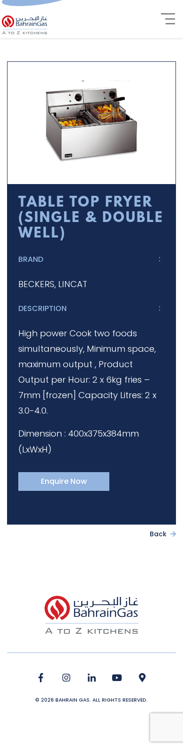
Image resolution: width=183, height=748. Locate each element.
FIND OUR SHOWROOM (142, 678)
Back (159, 534)
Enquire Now (64, 481)
